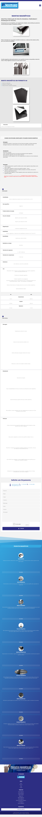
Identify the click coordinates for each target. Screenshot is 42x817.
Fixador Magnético (21, 791)
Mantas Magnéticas (21, 797)
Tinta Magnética (21, 801)
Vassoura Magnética (21, 803)
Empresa (21, 784)
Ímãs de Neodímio (21, 793)
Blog (21, 786)
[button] (40, 5)
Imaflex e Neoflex (21, 794)
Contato (21, 787)
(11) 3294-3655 (24, 484)
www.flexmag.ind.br (15, 484)
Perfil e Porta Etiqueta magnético (21, 800)
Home (21, 783)
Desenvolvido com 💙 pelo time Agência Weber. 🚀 (21, 813)
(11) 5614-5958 (31, 484)
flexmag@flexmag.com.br (16, 485)
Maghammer (21, 796)
